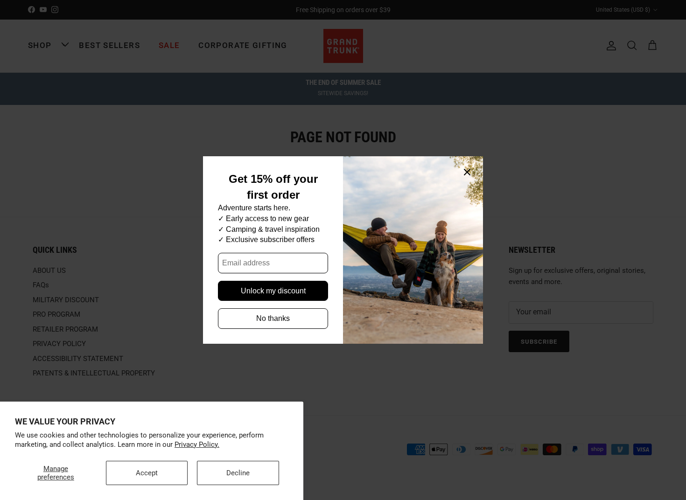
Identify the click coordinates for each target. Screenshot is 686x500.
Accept (147, 473)
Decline (238, 473)
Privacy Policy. (197, 444)
